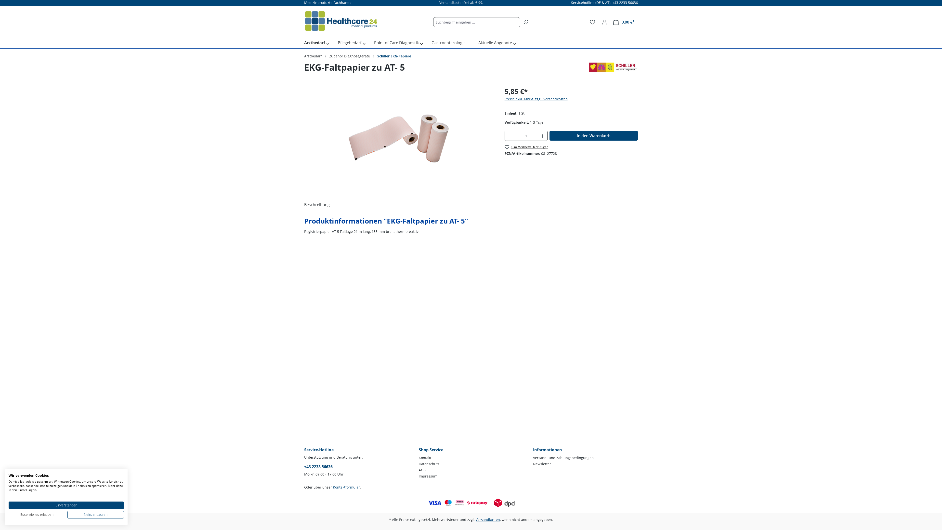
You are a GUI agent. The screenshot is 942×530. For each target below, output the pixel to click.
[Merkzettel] (592, 22)
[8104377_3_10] (399, 139)
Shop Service (431, 449)
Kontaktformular (346, 487)
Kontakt (425, 457)
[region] (399, 139)
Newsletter (542, 464)
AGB (422, 470)
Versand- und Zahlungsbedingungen (563, 457)
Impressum (428, 476)
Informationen (547, 449)
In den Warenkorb (594, 135)
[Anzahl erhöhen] (542, 136)
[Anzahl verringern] (510, 136)
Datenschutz (429, 464)
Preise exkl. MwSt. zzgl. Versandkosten (536, 99)
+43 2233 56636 (318, 466)
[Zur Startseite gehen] (341, 21)
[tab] (317, 204)
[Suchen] (525, 22)
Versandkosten (488, 519)
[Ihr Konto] (604, 22)
